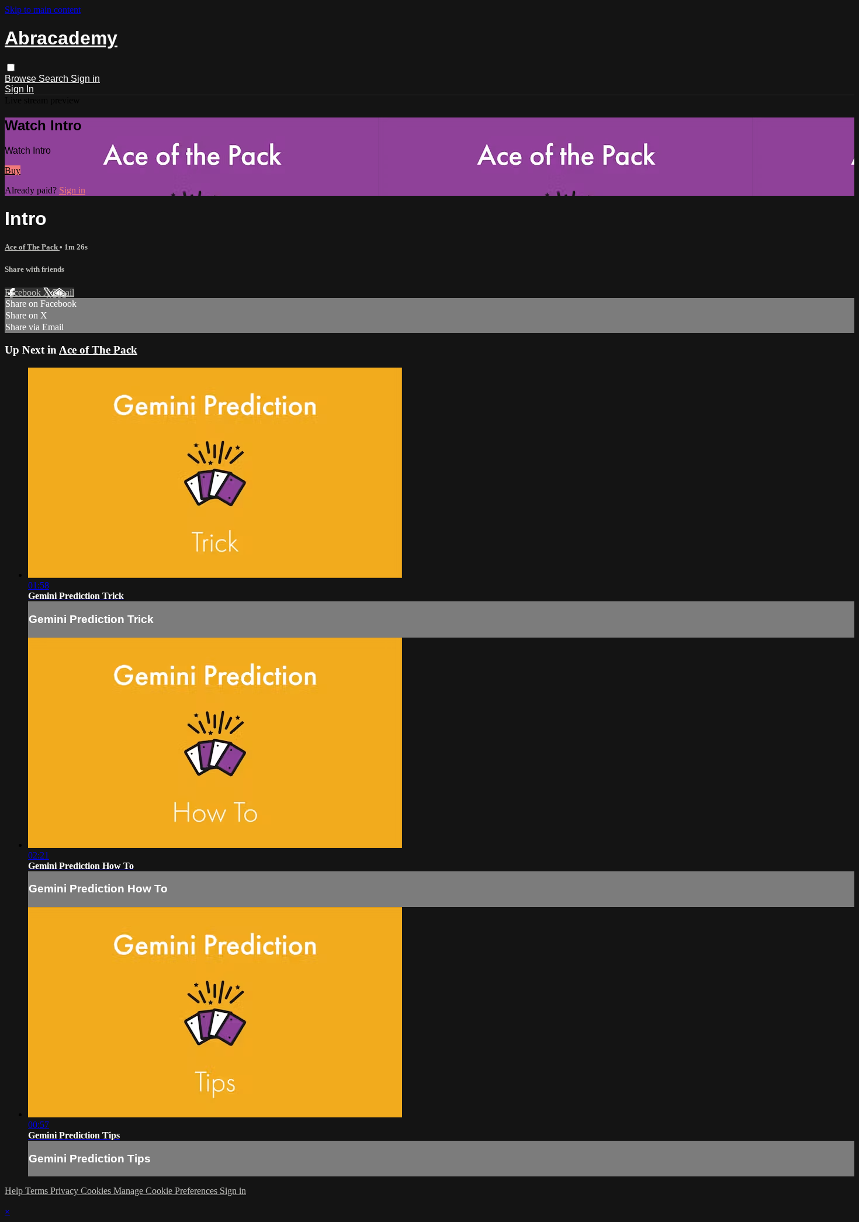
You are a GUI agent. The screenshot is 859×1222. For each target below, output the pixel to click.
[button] (11, 67)
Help (15, 1191)
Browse (22, 79)
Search (55, 79)
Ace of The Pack (32, 247)
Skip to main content (43, 10)
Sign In (19, 89)
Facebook (24, 292)
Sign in (85, 79)
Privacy (65, 1191)
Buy (12, 170)
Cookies (97, 1191)
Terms (37, 1191)
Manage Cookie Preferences (166, 1191)
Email (63, 292)
